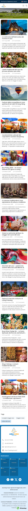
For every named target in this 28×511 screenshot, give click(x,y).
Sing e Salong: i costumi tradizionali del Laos (10, 365)
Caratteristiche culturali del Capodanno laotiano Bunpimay (13, 136)
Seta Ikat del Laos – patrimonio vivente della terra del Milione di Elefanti (13, 267)
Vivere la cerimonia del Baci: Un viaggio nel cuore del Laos (12, 234)
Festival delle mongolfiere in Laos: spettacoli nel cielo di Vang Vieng (13, 103)
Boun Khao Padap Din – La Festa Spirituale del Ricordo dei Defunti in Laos (14, 333)
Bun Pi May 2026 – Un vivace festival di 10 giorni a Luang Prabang (11, 169)
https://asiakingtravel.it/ (11, 450)
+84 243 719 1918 (9, 440)
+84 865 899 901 (9, 443)
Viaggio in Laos (20, 418)
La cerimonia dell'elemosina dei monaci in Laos (13, 38)
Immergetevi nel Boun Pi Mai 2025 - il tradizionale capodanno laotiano (13, 398)
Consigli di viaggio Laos (8, 418)
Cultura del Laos (6, 421)
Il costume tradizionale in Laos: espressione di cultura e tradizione (14, 201)
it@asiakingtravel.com (10, 447)
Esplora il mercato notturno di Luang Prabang (12, 299)
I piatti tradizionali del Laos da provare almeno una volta (12, 70)
